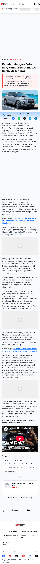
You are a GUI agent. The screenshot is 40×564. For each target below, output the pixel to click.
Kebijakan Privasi (11, 536)
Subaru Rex (19, 460)
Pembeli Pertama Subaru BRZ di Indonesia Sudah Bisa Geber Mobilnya (19, 220)
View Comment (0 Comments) (20, 498)
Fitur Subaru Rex (28, 464)
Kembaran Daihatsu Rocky (14, 467)
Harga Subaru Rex (11, 464)
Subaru (7, 460)
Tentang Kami (11, 531)
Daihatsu (31, 467)
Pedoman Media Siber (27, 537)
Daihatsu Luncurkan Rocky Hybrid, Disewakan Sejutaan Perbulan (19, 350)
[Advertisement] (20, 37)
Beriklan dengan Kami (9, 544)
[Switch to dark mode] (35, 4)
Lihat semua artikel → (19, 491)
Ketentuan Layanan (29, 531)
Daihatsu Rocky (10, 471)
